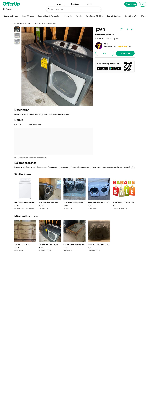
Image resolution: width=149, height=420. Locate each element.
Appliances (36, 23)
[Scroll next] (133, 167)
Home (16, 23)
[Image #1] (17, 29)
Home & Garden (25, 23)
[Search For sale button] (49, 9)
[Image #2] (17, 35)
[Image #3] (17, 42)
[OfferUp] (11, 4)
